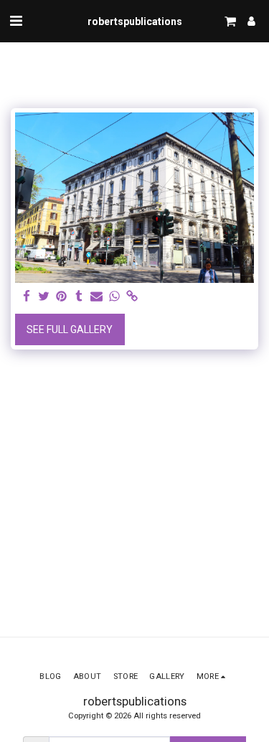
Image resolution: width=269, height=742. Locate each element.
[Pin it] (61, 297)
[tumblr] (79, 297)
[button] (16, 20)
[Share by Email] (96, 297)
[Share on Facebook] (26, 297)
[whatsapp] (114, 297)
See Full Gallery (70, 329)
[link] (132, 297)
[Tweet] (44, 297)
